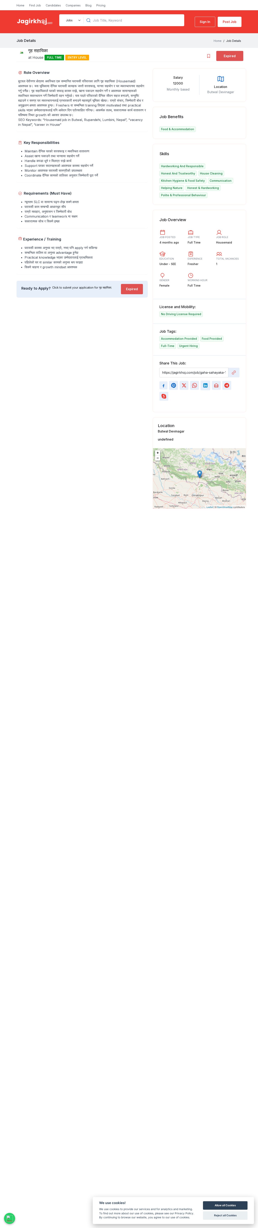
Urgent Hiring (188, 346)
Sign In (205, 22)
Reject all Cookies (225, 1215)
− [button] (158, 458)
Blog (88, 5)
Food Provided (212, 338)
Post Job (229, 22)
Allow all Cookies (225, 1205)
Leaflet (209, 507)
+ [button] (158, 453)
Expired (132, 289)
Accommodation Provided (179, 338)
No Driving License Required (181, 314)
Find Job (35, 5)
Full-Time (167, 346)
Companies (73, 5)
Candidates (53, 5)
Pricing (100, 5)
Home (20, 5)
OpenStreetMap (225, 507)
